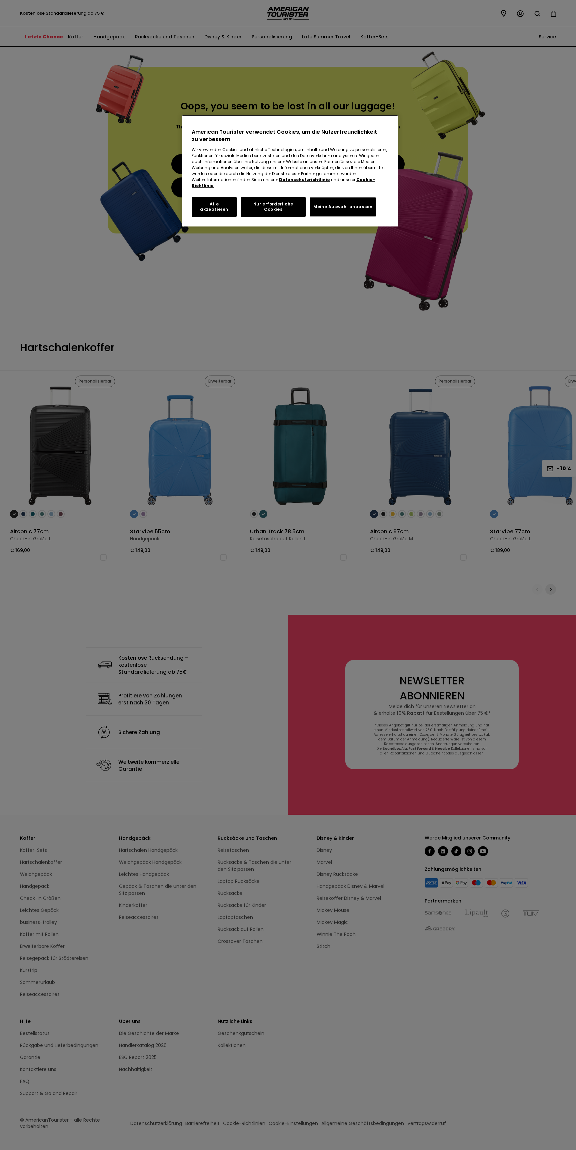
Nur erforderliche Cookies (273, 206)
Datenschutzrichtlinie (304, 179)
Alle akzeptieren (214, 206)
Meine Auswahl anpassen (342, 206)
